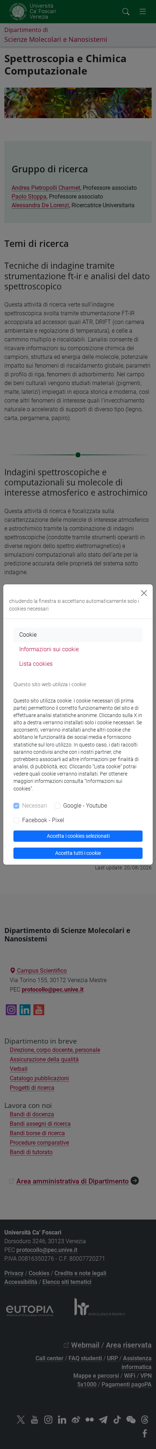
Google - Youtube (85, 805)
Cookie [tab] (28, 634)
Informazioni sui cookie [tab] (49, 649)
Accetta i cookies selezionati (78, 836)
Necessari (34, 805)
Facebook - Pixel (43, 820)
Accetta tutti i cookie (78, 853)
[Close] (144, 593)
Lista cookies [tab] (36, 663)
